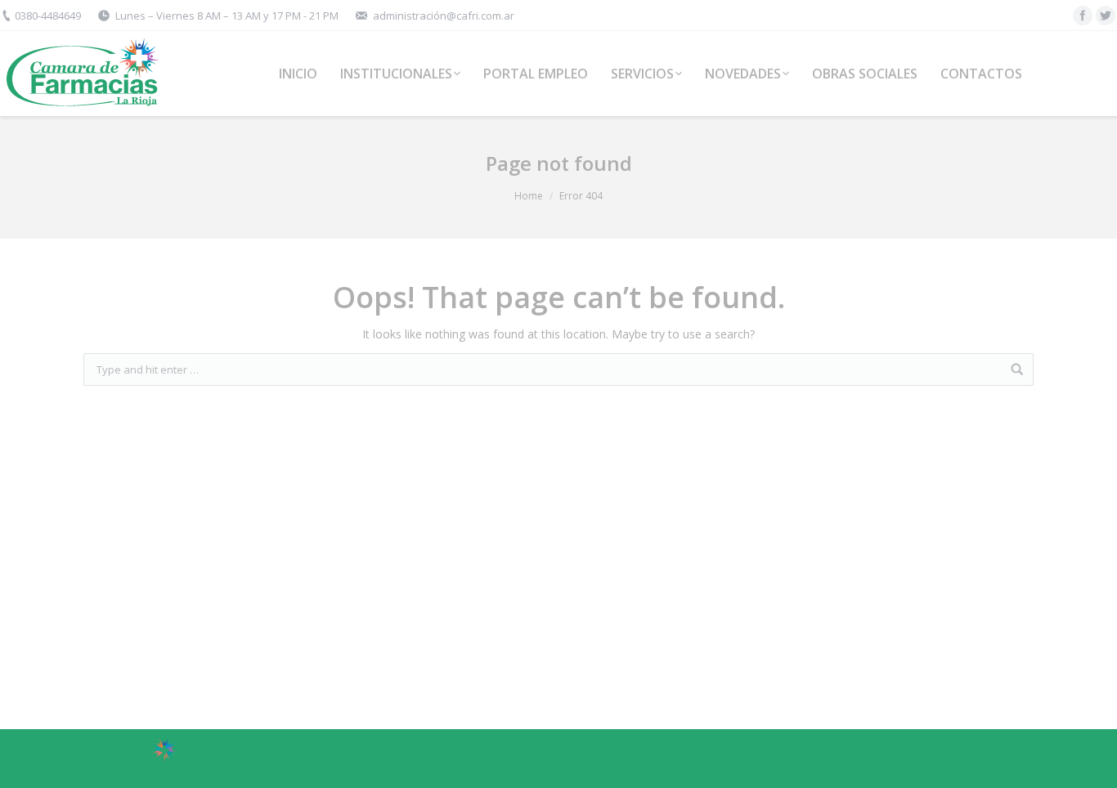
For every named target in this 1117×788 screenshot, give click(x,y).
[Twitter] (1105, 15)
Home (528, 196)
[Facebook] (1082, 15)
